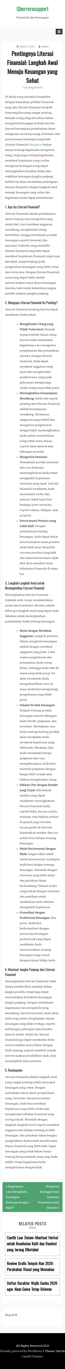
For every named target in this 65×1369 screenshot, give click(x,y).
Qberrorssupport (32, 8)
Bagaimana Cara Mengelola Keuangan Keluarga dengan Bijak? (17, 1197)
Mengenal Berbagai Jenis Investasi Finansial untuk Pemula (48, 1197)
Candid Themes (32, 1356)
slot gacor (35, 144)
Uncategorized (32, 87)
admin (45, 46)
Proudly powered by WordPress (21, 1351)
